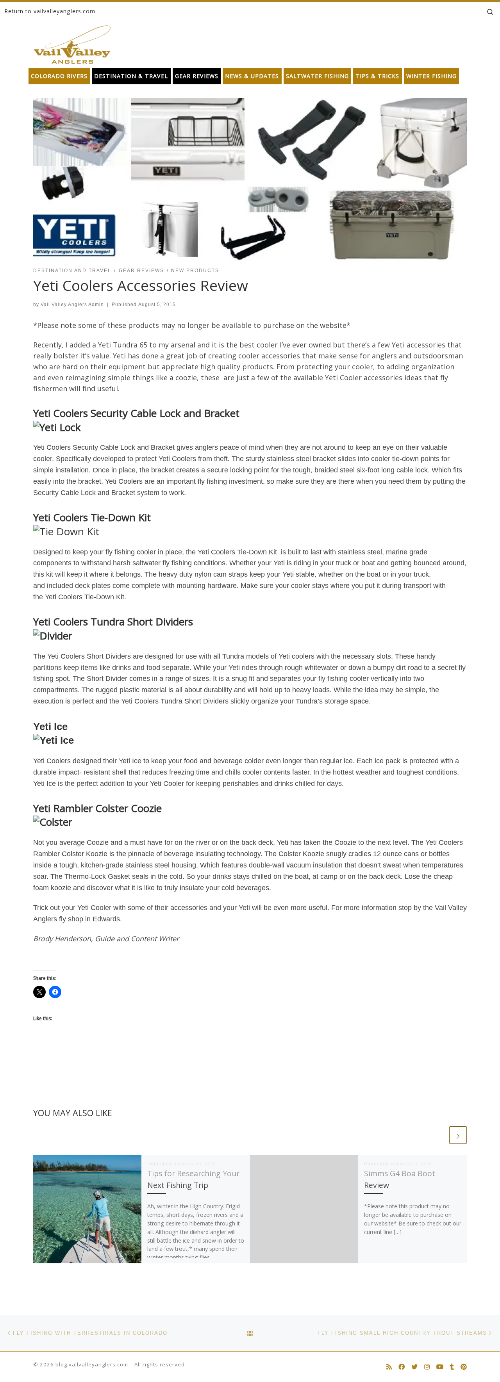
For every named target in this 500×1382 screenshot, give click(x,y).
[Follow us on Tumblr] (452, 1367)
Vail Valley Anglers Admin (72, 304)
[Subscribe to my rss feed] (389, 1367)
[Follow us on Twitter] (414, 1367)
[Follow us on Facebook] (401, 1367)
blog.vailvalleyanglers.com (91, 1364)
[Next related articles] (458, 1135)
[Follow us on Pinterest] (464, 1367)
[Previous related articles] (439, 1135)
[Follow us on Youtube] (439, 1367)
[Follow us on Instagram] (427, 1367)
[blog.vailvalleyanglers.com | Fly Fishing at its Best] (72, 42)
